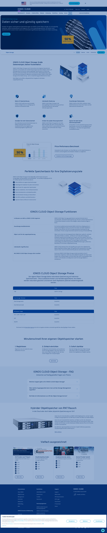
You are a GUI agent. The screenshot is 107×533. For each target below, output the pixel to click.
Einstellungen (21, 519)
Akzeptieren (11, 523)
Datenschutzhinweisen (37, 520)
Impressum (4, 525)
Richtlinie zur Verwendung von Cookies (21, 520)
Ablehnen (85, 521)
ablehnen (9, 521)
